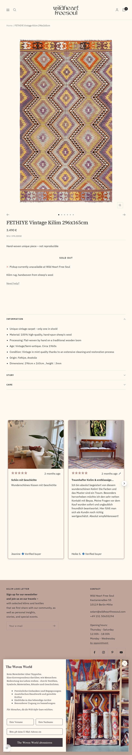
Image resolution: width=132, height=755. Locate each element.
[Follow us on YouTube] (121, 652)
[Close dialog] (124, 663)
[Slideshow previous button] (7, 483)
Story (10, 375)
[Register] (54, 626)
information (14, 319)
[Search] (14, 9)
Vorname (11, 716)
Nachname (41, 716)
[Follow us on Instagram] (103, 652)
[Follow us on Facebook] (94, 652)
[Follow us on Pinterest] (112, 652)
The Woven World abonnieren (34, 742)
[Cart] (124, 9)
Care (9, 384)
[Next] (124, 215)
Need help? (12, 283)
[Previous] (7, 215)
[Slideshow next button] (124, 483)
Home (9, 25)
